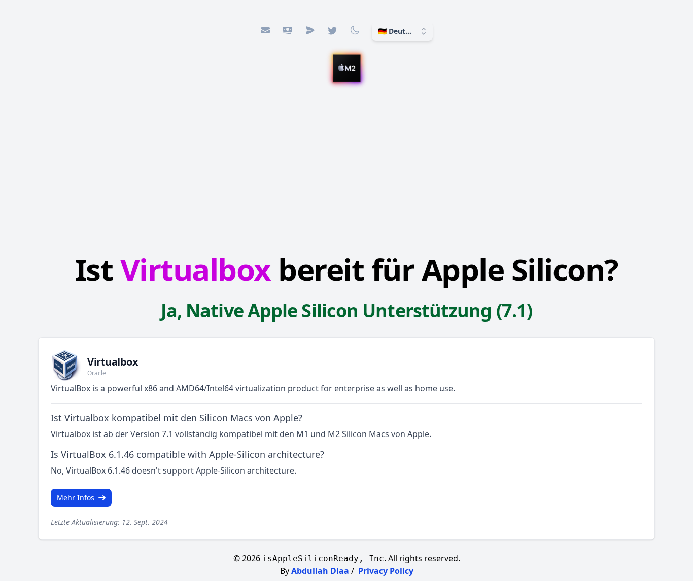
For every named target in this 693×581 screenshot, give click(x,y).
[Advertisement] (346, 170)
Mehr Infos (75, 497)
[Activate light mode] (355, 30)
